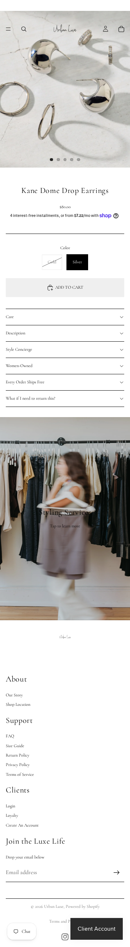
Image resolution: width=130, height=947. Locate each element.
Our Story (14, 694)
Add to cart (69, 287)
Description (15, 332)
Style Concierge (19, 349)
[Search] (24, 29)
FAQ (10, 735)
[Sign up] (116, 872)
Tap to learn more (65, 525)
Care (10, 316)
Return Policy (17, 754)
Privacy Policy (18, 764)
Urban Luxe (54, 906)
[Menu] (8, 29)
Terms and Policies (65, 921)
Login (10, 805)
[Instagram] (65, 936)
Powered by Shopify (83, 906)
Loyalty (12, 815)
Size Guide (15, 745)
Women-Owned (19, 365)
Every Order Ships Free (25, 381)
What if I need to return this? (30, 398)
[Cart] (121, 29)
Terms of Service (20, 774)
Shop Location (18, 704)
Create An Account (22, 824)
